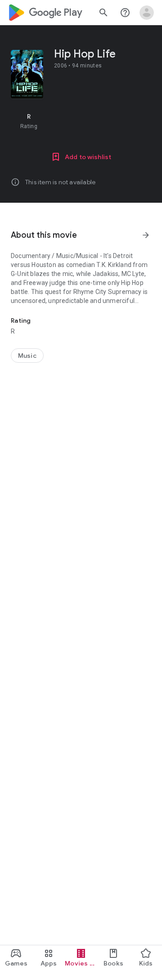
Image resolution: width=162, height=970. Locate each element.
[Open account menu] (147, 12)
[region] (81, 121)
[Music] (27, 355)
